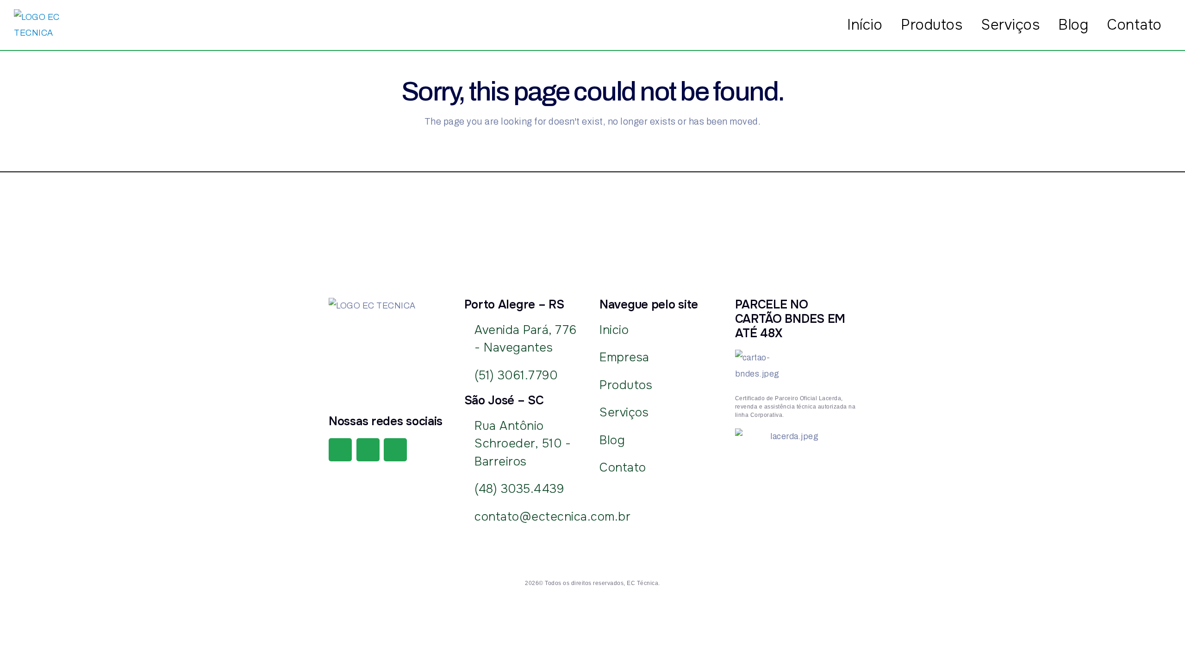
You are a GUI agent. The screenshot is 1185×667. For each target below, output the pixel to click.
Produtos (931, 25)
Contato (1134, 25)
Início (864, 25)
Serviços (1010, 25)
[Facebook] (340, 449)
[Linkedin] (395, 449)
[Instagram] (368, 449)
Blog (1073, 25)
